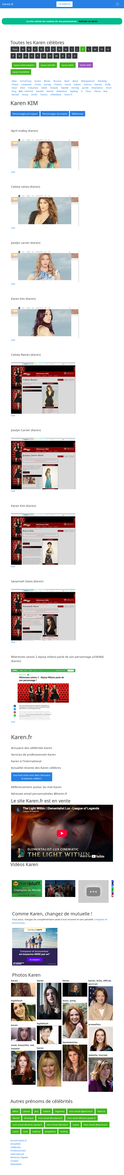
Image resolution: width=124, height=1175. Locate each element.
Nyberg (74, 91)
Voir (13, 171)
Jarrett (85, 87)
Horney (75, 87)
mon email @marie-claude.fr (27, 1124)
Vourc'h (68, 94)
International (17, 1153)
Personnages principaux (25, 113)
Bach (67, 80)
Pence (97, 91)
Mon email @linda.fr (57, 1124)
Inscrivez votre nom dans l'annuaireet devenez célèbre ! (31, 777)
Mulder (40, 91)
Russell (15, 94)
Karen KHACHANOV (24, 65)
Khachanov (97, 87)
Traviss (44, 94)
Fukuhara (33, 87)
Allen (14, 80)
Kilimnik (28, 91)
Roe (105, 91)
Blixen (47, 80)
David (68, 84)
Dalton (77, 84)
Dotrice (88, 84)
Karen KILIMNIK (21, 71)
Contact (14, 1160)
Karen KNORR (48, 65)
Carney (47, 84)
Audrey (64, 1131)
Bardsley (102, 80)
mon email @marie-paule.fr (81, 1118)
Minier (50, 91)
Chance (58, 84)
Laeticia (36, 1131)
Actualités (15, 1143)
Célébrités (64, 4)
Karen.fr (7, 4)
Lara (25, 1131)
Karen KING (68, 65)
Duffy (108, 84)
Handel (65, 87)
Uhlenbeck (56, 94)
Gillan (44, 87)
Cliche (37, 84)
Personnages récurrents (54, 113)
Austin (37, 80)
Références (77, 113)
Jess (36, 1111)
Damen (98, 84)
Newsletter (16, 1164)
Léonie (26, 1111)
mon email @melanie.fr (50, 1118)
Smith (34, 94)
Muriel (16, 1118)
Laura (15, 1131)
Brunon (57, 80)
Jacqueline (50, 1131)
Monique (28, 1118)
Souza (25, 94)
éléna (15, 1111)
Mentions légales (19, 1157)
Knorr (109, 87)
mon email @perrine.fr (81, 1111)
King (14, 91)
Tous (15, 49)
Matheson (61, 91)
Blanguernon (88, 80)
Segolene (59, 1111)
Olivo (88, 91)
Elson (14, 87)
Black (75, 80)
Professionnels (18, 1150)
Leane (76, 1124)
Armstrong (26, 80)
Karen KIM (85, 64)
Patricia (101, 1111)
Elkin (22, 87)
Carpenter (26, 84)
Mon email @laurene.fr (96, 1124)
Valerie (46, 1111)
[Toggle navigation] (117, 4)
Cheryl (15, 84)
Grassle (54, 87)
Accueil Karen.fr (18, 1140)
